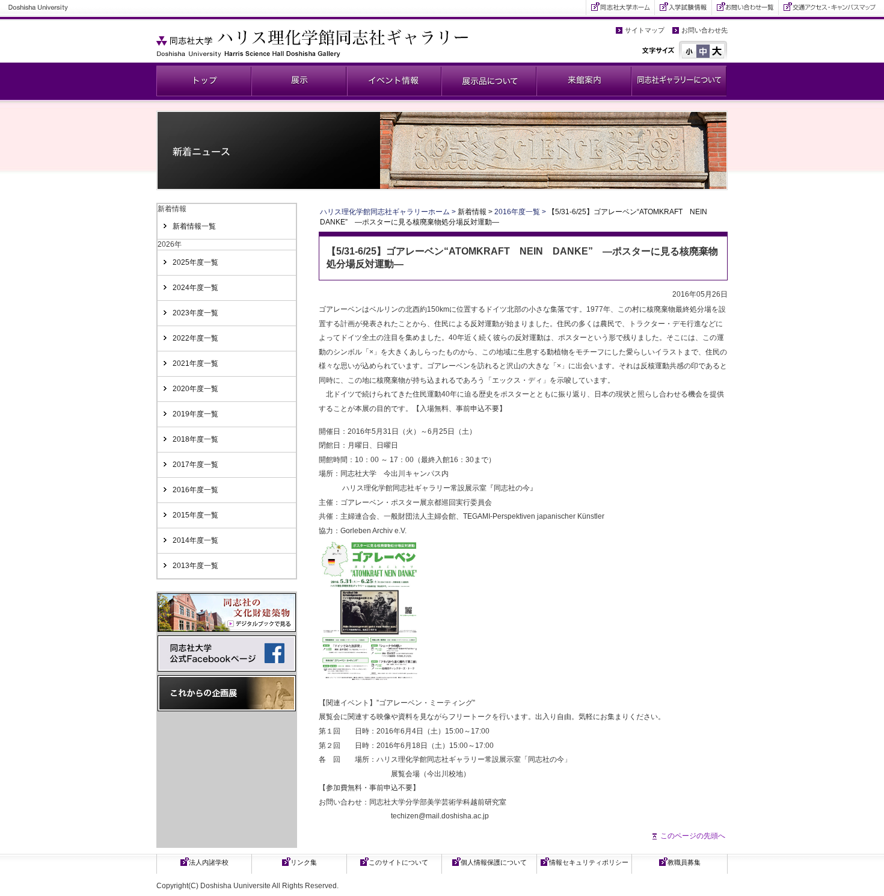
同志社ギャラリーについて (678, 81)
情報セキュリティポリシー (588, 862)
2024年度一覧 (195, 287)
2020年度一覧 (195, 389)
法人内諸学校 (209, 862)
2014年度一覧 (195, 540)
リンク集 (303, 862)
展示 (298, 81)
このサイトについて (398, 862)
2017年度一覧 (195, 464)
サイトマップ (645, 30)
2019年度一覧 (195, 414)
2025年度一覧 (195, 262)
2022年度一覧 (195, 338)
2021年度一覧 (195, 363)
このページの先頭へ (692, 836)
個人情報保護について (494, 862)
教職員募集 (684, 862)
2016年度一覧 (195, 490)
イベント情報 (393, 81)
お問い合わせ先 (704, 30)
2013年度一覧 (195, 565)
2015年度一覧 (195, 515)
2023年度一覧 (195, 313)
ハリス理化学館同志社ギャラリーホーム (385, 212)
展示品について (488, 81)
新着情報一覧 (194, 226)
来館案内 (583, 81)
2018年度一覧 (195, 439)
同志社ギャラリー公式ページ (203, 81)
